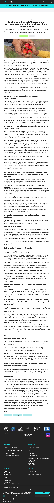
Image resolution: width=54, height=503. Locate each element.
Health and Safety (32, 455)
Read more (29, 493)
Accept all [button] (42, 492)
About (5, 471)
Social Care (31, 463)
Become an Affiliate (9, 453)
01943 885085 (32, 471)
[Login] (51, 2)
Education (30, 450)
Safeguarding (31, 460)
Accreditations (8, 473)
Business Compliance (33, 447)
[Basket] (47, 2)
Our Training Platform (9, 449)
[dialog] (27, 494)
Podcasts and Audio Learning (11, 455)
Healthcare (31, 453)
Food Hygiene (31, 452)
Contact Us (7, 479)
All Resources (7, 474)
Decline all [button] (42, 495)
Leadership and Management (35, 457)
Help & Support (8, 482)
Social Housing (31, 461)
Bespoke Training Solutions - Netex (13, 450)
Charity (6, 477)
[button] (18, 501)
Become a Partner (9, 452)
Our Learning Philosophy (10, 447)
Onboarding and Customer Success (13, 484)
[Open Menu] (2, 2)
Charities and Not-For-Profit (35, 449)
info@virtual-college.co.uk (35, 474)
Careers (6, 476)
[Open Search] (43, 2)
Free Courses (31, 464)
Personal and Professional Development (38, 458)
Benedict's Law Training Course (17, 5)
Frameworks (7, 480)
